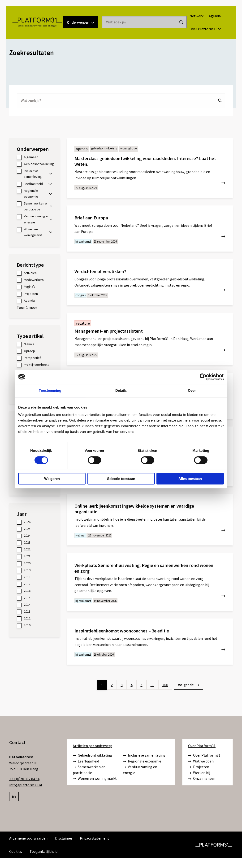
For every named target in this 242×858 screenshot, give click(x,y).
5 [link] (142, 684)
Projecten (201, 766)
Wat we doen (203, 761)
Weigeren (52, 479)
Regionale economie (144, 761)
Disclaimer (63, 838)
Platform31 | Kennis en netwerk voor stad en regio (37, 22)
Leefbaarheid (88, 761)
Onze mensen (204, 778)
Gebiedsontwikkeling (95, 755)
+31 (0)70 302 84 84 (24, 778)
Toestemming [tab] (50, 390)
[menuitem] (196, 15)
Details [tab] (121, 390)
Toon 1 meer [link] (27, 307)
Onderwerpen (78, 22)
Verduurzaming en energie (140, 769)
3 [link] (122, 684)
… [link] (152, 684)
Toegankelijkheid (43, 851)
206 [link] (165, 684)
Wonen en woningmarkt (97, 778)
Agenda (215, 15)
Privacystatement (94, 838)
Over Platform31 (203, 28)
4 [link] (132, 684)
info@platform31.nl (25, 785)
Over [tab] (192, 390)
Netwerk (196, 15)
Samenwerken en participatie (89, 769)
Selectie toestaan (121, 479)
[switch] (94, 460)
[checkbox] (34, 157)
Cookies (15, 851)
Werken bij (201, 772)
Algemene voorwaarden (28, 838)
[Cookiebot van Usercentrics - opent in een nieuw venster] (203, 376)
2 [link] (112, 684)
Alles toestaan (190, 479)
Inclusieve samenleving (146, 755)
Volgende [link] (186, 684)
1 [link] (102, 684)
